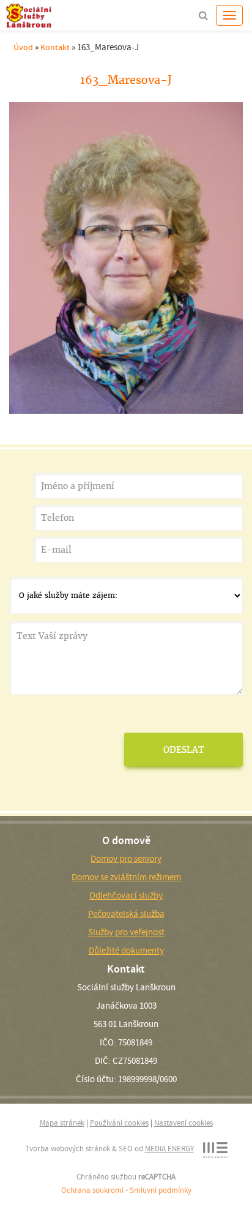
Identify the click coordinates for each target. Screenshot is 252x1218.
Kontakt (55, 47)
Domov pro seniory (126, 859)
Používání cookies (119, 1123)
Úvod (23, 47)
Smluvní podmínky (160, 1190)
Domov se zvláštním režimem (126, 877)
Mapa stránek (62, 1123)
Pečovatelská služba (126, 914)
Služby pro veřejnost (126, 932)
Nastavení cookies (183, 1123)
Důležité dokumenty (126, 950)
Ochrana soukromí (92, 1190)
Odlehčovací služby (126, 895)
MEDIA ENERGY (169, 1148)
